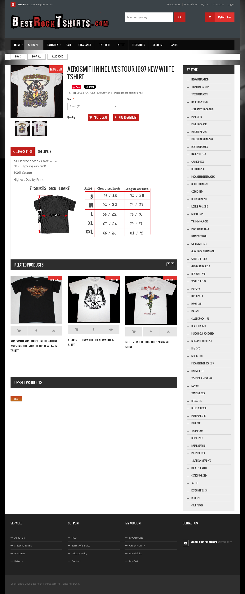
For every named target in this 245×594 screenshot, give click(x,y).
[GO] (179, 17)
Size (69, 99)
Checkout (218, 4)
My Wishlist (190, 4)
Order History (137, 545)
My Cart (205, 4)
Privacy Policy (79, 553)
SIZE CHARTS (44, 151)
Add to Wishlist (36, 331)
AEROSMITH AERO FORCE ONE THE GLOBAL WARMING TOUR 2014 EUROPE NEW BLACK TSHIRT (34, 346)
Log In (230, 4)
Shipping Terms (23, 545)
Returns (18, 561)
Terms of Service (81, 545)
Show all (36, 56)
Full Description (23, 151)
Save (78, 87)
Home (17, 56)
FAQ (74, 537)
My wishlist (135, 553)
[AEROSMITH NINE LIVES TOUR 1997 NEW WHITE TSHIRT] (22, 128)
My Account (174, 4)
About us (19, 537)
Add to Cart (19, 331)
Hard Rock (57, 56)
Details (53, 331)
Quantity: (71, 117)
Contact (76, 561)
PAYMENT (19, 553)
